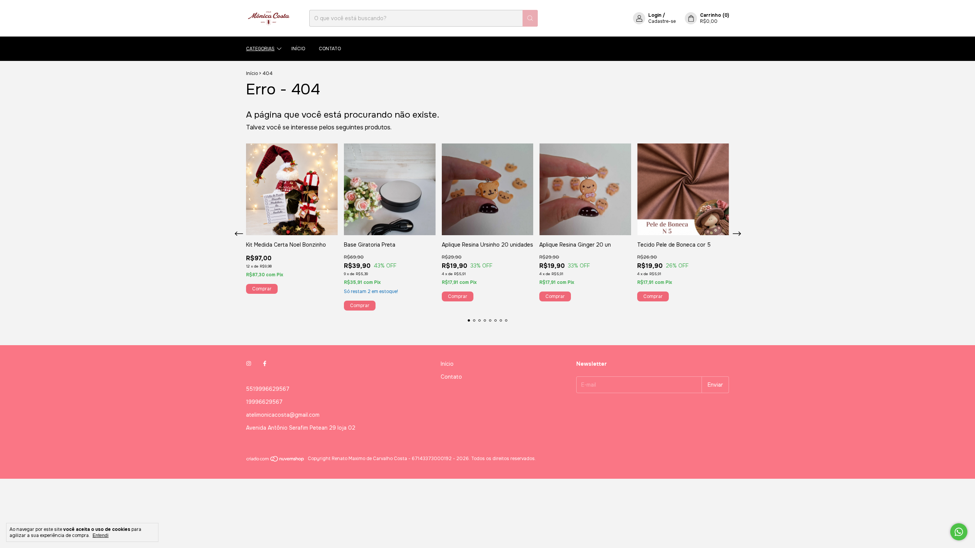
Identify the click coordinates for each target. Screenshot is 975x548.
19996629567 (264, 401)
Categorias (260, 49)
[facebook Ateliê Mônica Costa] (264, 363)
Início (298, 49)
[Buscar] (530, 18)
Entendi (101, 535)
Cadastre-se (662, 21)
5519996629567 (267, 389)
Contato (330, 49)
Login (655, 15)
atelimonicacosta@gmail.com (283, 414)
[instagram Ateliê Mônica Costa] (248, 363)
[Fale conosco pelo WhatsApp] (958, 531)
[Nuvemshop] (275, 460)
